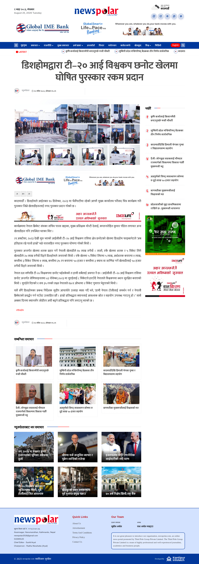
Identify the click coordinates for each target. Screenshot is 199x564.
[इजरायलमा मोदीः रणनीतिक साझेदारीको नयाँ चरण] (121, 447)
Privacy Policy (78, 537)
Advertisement (78, 528)
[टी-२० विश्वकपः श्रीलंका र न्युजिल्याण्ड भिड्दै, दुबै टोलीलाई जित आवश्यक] (34, 482)
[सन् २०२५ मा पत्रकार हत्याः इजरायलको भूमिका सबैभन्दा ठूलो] (34, 447)
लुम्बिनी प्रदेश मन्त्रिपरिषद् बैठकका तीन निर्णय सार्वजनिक (117, 51)
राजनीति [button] (47, 45)
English (175, 45)
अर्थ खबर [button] (77, 45)
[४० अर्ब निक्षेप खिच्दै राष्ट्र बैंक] (121, 482)
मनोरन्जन (112, 45)
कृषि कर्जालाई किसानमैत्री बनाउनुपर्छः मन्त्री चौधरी (61, 51)
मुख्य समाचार (63, 45)
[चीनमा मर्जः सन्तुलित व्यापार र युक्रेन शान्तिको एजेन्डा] (77, 447)
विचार (101, 45)
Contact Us (77, 542)
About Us (76, 523)
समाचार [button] (34, 45)
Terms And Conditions (82, 533)
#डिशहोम (20, 310)
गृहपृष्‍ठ (24, 45)
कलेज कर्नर (125, 45)
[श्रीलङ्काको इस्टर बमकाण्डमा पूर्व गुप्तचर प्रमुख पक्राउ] (77, 482)
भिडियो (158, 45)
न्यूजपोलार (26, 90)
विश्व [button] (147, 45)
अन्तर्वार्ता (91, 45)
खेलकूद (138, 45)
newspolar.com (28, 559)
